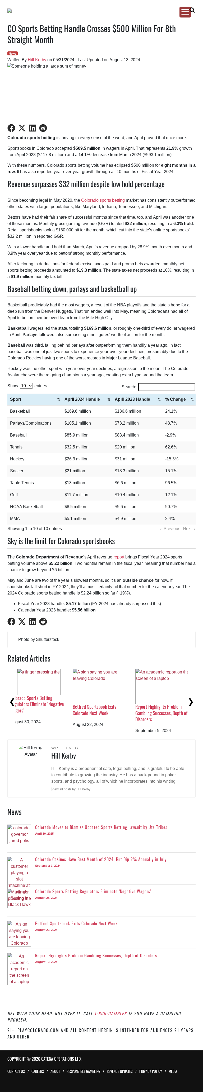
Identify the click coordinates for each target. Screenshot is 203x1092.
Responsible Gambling (83, 1071)
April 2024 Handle (82, 399)
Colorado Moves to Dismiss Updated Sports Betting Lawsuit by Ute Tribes (46, 713)
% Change (175, 399)
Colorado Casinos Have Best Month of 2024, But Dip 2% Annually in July (105, 713)
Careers (37, 1071)
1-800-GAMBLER (110, 1013)
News (12, 53)
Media (173, 1071)
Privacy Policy (150, 1071)
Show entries (27, 386)
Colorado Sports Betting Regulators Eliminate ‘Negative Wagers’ (170, 704)
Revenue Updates (120, 1071)
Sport (15, 399)
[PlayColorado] (96, 10)
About (55, 1071)
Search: (129, 387)
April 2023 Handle (132, 399)
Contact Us (16, 1071)
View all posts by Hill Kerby (71, 789)
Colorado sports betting (103, 200)
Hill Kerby (37, 60)
